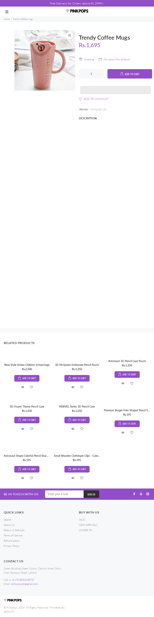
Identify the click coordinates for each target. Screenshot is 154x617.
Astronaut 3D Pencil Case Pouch (127, 361)
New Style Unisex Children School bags (27, 364)
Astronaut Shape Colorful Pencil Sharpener (28, 455)
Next (69, 60)
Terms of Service (13, 535)
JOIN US (91, 494)
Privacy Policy (12, 545)
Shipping (89, 59)
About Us (9, 524)
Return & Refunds (14, 530)
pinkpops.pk (98, 109)
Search (7, 519)
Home (7, 19)
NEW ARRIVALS (88, 524)
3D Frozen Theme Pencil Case (27, 406)
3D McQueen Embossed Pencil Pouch (77, 364)
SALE (82, 519)
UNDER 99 (85, 530)
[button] (115, 86)
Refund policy (12, 540)
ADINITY (9, 611)
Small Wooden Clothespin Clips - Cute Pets (78, 455)
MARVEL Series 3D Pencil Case (77, 406)
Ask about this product (117, 59)
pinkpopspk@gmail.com (24, 583)
